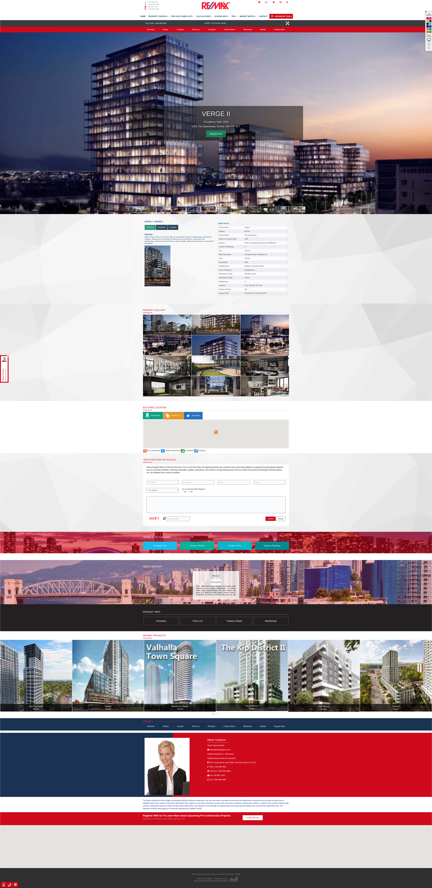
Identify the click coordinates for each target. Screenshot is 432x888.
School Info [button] (221, 16)
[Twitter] (273, 2)
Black (427, 26)
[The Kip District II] (36, 675)
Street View (176, 415)
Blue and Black (430, 29)
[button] (216, 432)
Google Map (155, 415)
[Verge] (252, 676)
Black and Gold (430, 21)
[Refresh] (164, 518)
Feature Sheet (229, 29)
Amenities (162, 227)
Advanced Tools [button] (283, 16)
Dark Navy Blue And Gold (427, 24)
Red (427, 18)
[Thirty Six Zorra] (396, 676)
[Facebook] (259, 2)
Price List (196, 29)
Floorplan (212, 29)
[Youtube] (280, 2)
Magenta (430, 18)
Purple (430, 26)
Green (430, 32)
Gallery (165, 29)
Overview (150, 29)
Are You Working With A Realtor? (193, 489)
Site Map (237, 874)
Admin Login (196, 874)
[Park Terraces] (108, 676)
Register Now (280, 29)
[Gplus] (266, 2)
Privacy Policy (205, 874)
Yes (191, 492)
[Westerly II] (324, 676)
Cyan (430, 24)
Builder (263, 29)
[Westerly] (180, 676)
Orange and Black (427, 32)
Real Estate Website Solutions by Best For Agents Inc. (212, 881)
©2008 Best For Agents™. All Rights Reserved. (211, 879)
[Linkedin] (287, 2)
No (185, 492)
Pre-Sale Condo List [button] (181, 16)
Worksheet (248, 29)
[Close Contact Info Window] (8, 356)
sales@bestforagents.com (220, 750)
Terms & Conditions (218, 874)
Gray (427, 29)
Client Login (229, 874)
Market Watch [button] (247, 16)
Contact (263, 16)
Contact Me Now (252, 818)
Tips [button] (233, 16)
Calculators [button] (203, 16)
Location (180, 29)
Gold (427, 21)
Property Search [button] (157, 16)
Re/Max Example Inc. (220, 754)
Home (143, 16)
